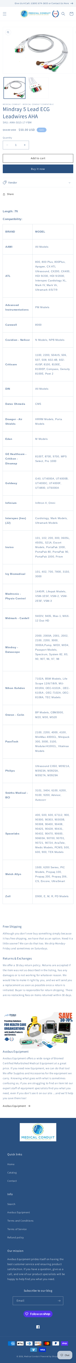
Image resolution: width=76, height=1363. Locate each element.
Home (10, 1164)
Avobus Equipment (14, 1106)
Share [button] (10, 194)
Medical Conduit (32, 1356)
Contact (12, 1180)
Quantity (7, 137)
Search (11, 1204)
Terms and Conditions (20, 1220)
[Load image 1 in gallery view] (14, 88)
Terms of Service (17, 1229)
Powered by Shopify (49, 1356)
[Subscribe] (59, 1300)
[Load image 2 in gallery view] (38, 88)
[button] (5, 14)
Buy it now (38, 169)
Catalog (12, 1172)
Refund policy (15, 1237)
